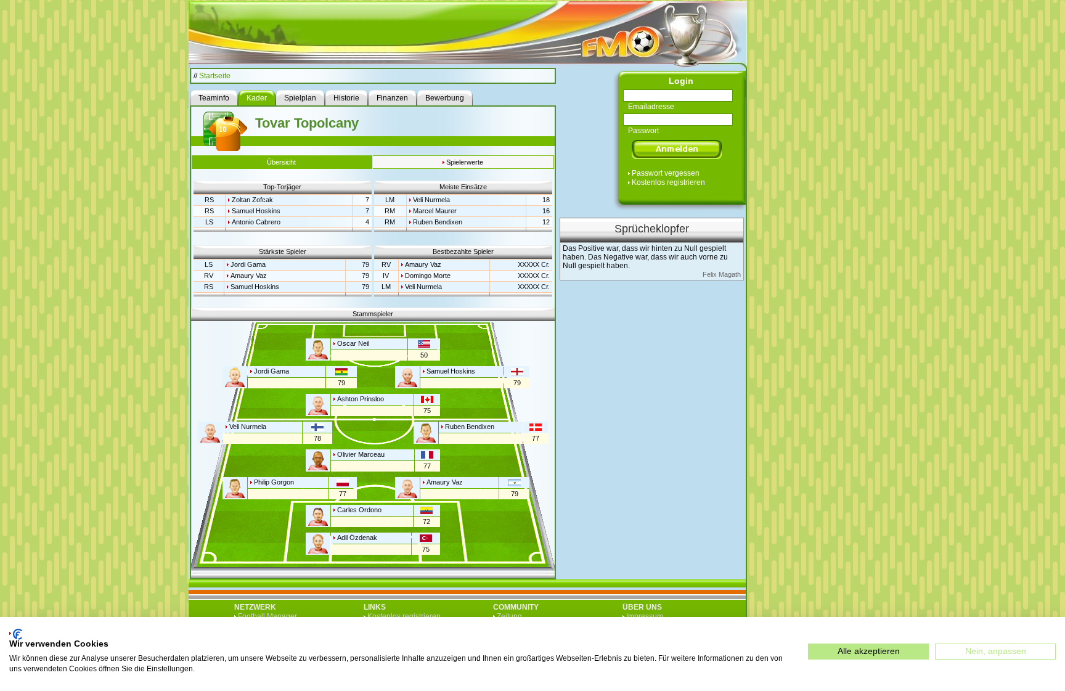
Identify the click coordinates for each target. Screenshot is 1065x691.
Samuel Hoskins (256, 211)
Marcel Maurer (435, 211)
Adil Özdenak (357, 537)
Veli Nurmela (431, 199)
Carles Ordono (359, 509)
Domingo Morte (428, 275)
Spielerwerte (464, 162)
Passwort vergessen (666, 173)
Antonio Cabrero (256, 222)
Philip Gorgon (274, 482)
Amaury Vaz (249, 275)
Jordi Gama (248, 264)
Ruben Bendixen (437, 222)
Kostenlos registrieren (668, 182)
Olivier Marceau (361, 454)
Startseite (215, 76)
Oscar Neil (353, 343)
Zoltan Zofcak (252, 199)
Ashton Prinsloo (360, 399)
